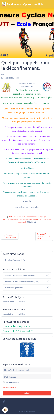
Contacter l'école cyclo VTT (16, 326)
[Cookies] (5, 410)
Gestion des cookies (27, 411)
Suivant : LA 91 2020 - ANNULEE (41, 236)
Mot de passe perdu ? (9, 387)
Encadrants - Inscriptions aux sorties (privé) (26, 281)
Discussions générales (26, 287)
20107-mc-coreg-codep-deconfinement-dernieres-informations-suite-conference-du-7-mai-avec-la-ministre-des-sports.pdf (27, 219)
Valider (27, 393)
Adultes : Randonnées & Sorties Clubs (26, 275)
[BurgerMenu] (49, 4)
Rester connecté (12, 382)
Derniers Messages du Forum (16, 260)
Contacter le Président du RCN (18, 331)
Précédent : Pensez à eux (11, 236)
